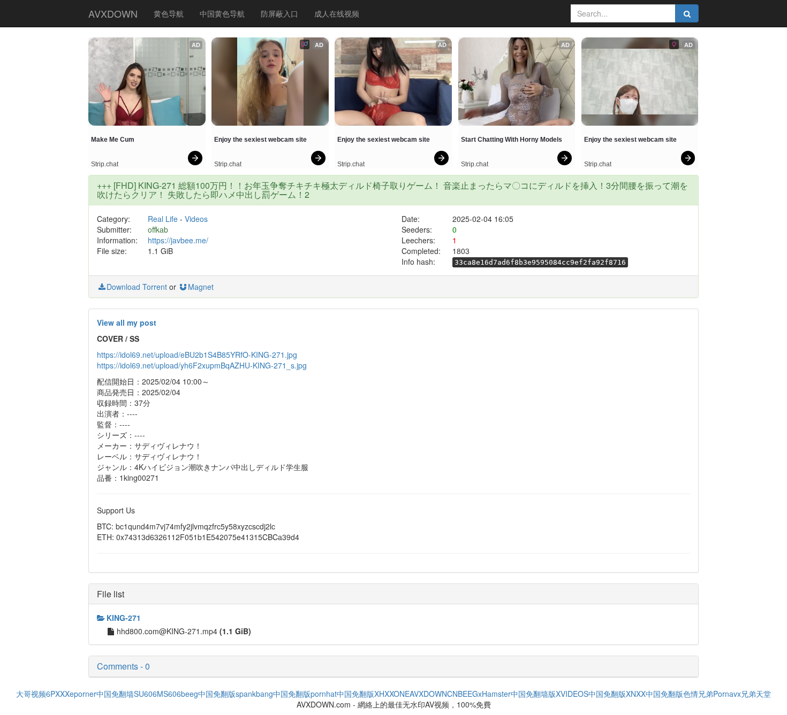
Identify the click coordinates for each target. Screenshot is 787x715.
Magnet (201, 286)
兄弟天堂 (756, 693)
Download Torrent (137, 286)
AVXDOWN (113, 13)
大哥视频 (31, 693)
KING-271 (124, 617)
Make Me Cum (112, 139)
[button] (393, 666)
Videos (196, 218)
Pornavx (727, 693)
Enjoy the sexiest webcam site (260, 139)
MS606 (169, 693)
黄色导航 (169, 13)
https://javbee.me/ (178, 240)
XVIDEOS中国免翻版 (591, 693)
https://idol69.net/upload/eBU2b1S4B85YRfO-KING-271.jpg (197, 354)
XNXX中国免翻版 (654, 693)
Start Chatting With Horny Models (511, 139)
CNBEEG (462, 693)
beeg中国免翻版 (208, 693)
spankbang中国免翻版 (273, 693)
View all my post (126, 322)
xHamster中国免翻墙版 (517, 693)
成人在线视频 (336, 13)
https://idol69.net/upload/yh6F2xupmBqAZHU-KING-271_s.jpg (202, 365)
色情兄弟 (698, 693)
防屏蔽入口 (279, 13)
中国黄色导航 (222, 13)
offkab (158, 229)
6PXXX (58, 693)
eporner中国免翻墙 (102, 693)
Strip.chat (104, 164)
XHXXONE (392, 693)
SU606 (145, 693)
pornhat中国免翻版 (342, 693)
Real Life (163, 218)
